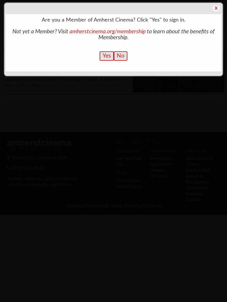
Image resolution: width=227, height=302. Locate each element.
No (120, 56)
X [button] (216, 8)
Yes (107, 56)
